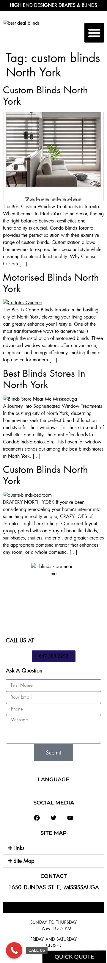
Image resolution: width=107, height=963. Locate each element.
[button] (94, 33)
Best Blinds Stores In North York (44, 379)
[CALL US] (14, 950)
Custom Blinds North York (45, 96)
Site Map (23, 861)
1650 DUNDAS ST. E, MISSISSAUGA (53, 887)
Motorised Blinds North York (51, 283)
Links (18, 848)
